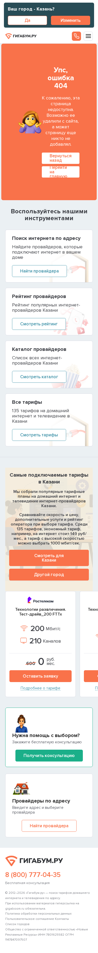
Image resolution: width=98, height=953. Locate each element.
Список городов (17, 924)
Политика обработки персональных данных (38, 914)
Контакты (62, 919)
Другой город (49, 574)
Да (27, 20)
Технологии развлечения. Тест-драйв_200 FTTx (40, 612)
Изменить (70, 20)
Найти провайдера (49, 826)
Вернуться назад (61, 158)
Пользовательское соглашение (29, 919)
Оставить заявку (40, 676)
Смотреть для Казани (49, 558)
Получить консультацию (49, 755)
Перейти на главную (58, 172)
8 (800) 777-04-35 (33, 874)
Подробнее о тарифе (40, 688)
